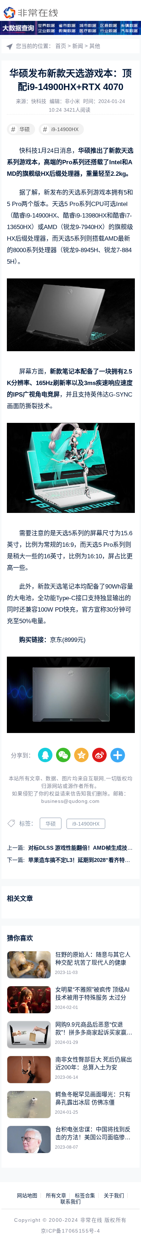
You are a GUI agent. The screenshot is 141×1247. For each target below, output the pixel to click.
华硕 (20, 129)
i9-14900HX (60, 129)
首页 (60, 46)
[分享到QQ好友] (45, 755)
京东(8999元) (68, 639)
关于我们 (114, 1195)
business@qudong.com (70, 801)
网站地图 (27, 1195)
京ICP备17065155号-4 (70, 1231)
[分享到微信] (63, 755)
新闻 (77, 46)
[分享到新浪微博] (99, 755)
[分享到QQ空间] (81, 755)
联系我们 (70, 1201)
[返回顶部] (125, 1231)
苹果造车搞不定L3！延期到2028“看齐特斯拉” (83, 860)
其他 (94, 46)
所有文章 (56, 1195)
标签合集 (85, 1195)
